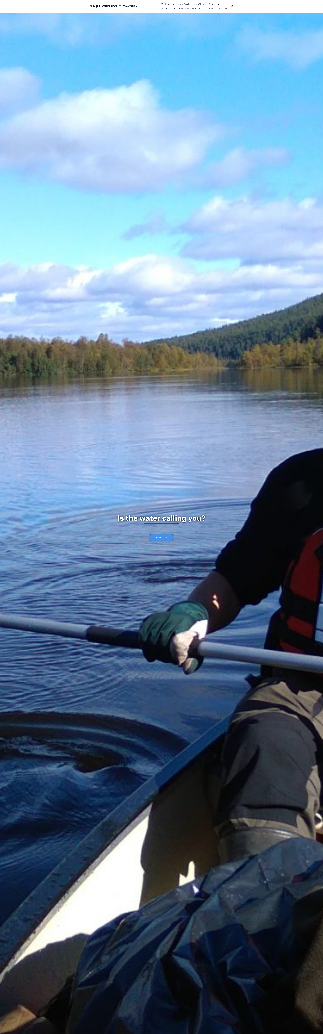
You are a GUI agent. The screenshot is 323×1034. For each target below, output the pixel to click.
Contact (210, 8)
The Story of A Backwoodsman (187, 8)
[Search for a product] (232, 6)
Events (165, 8)
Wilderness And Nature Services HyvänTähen (183, 4)
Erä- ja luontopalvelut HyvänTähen (113, 6)
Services (213, 4)
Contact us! (161, 537)
